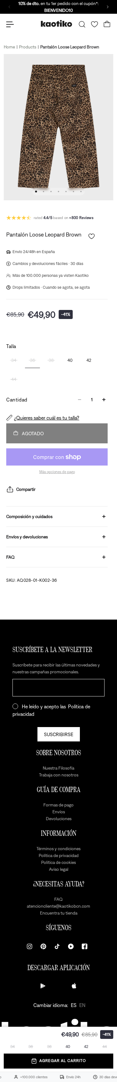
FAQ (10, 557)
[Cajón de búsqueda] (82, 24)
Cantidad (16, 399)
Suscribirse (58, 734)
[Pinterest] (43, 946)
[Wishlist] (94, 24)
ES (73, 1005)
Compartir (26, 489)
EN (82, 1005)
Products (27, 46)
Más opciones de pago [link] (57, 472)
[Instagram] (30, 946)
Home (9, 46)
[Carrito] (107, 24)
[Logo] (56, 24)
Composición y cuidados (29, 516)
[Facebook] (84, 946)
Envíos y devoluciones (27, 536)
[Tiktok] (57, 946)
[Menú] (10, 24)
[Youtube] (71, 946)
